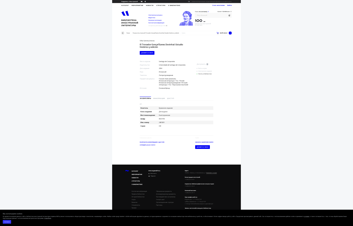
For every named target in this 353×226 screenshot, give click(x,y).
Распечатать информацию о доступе (152, 142)
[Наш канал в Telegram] (145, 1)
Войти (229, 5)
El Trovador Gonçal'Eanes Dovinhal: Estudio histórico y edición (162, 33)
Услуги (134, 199)
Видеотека (151, 17)
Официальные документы (164, 191)
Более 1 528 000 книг (224, 11)
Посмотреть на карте (211, 173)
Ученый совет (160, 199)
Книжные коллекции (155, 20)
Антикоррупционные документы (166, 194)
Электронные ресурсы (155, 15)
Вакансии (134, 202)
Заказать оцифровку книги (204, 142)
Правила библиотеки (138, 194)
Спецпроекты (136, 205)
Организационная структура (165, 202)
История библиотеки (138, 197)
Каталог (125, 5)
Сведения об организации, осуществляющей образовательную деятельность (212, 1)
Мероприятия (137, 5)
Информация (159, 98)
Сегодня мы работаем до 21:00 (156, 25)
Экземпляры (145, 98)
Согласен (7, 222)
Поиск (128, 33)
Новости (149, 5)
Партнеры (159, 205)
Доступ (170, 98)
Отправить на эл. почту (147, 145)
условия (306, 216)
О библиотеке (174, 5)
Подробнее (47, 218)
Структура (160, 5)
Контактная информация (156, 23)
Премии (134, 208)
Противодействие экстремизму (165, 197)
